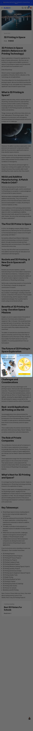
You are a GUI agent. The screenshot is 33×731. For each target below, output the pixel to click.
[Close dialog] (31, 354)
